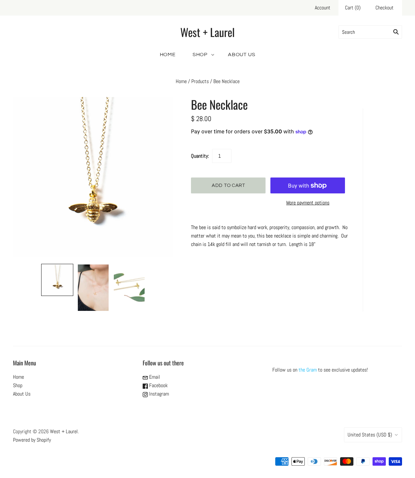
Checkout (384, 7)
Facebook (158, 385)
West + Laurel (64, 431)
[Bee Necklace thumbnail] (57, 280)
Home (168, 54)
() (353, 7)
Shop (200, 54)
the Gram (308, 369)
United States (370, 434)
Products (200, 81)
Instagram (158, 393)
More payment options (307, 202)
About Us (241, 54)
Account (322, 7)
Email (154, 377)
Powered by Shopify (32, 439)
